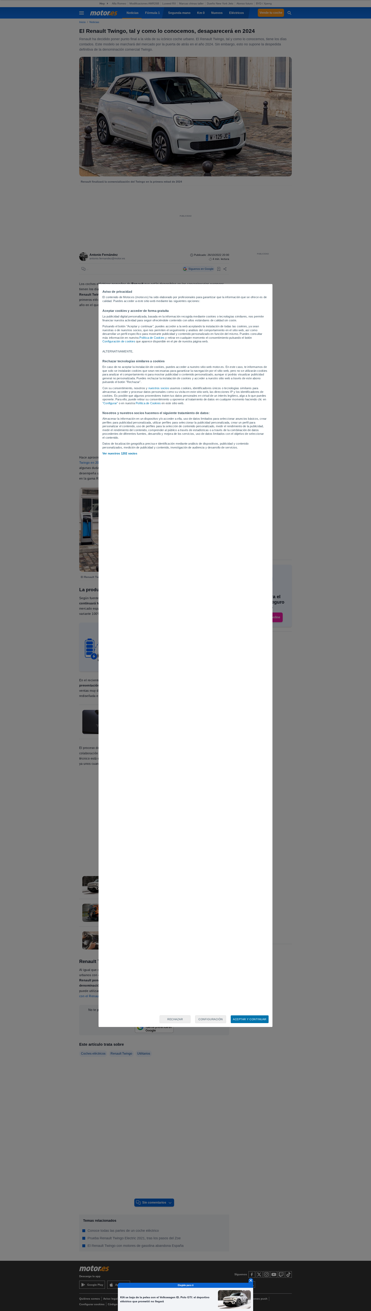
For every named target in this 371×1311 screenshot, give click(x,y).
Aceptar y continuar (249, 1019)
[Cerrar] (250, 1280)
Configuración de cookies (118, 341)
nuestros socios (158, 388)
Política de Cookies (151, 337)
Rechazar (175, 1019)
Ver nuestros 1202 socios (119, 453)
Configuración (210, 1019)
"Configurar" (110, 403)
